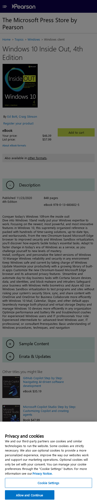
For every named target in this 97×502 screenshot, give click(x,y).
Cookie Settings (48, 483)
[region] (48, 462)
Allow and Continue (29, 495)
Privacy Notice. (42, 473)
